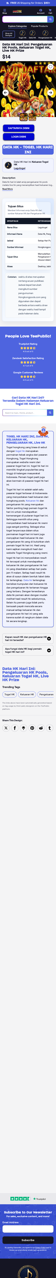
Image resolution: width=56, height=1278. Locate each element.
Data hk (27, 580)
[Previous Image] (5, 92)
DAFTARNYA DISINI (18, 128)
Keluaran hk (32, 500)
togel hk (20, 451)
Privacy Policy (40, 1248)
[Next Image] (50, 92)
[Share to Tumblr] (49, 727)
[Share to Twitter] (6, 727)
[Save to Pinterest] (32, 727)
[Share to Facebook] (15, 727)
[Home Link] (17, 11)
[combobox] (24, 19)
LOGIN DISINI (18, 136)
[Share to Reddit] (41, 727)
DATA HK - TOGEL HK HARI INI (28, 149)
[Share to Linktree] (23, 727)
